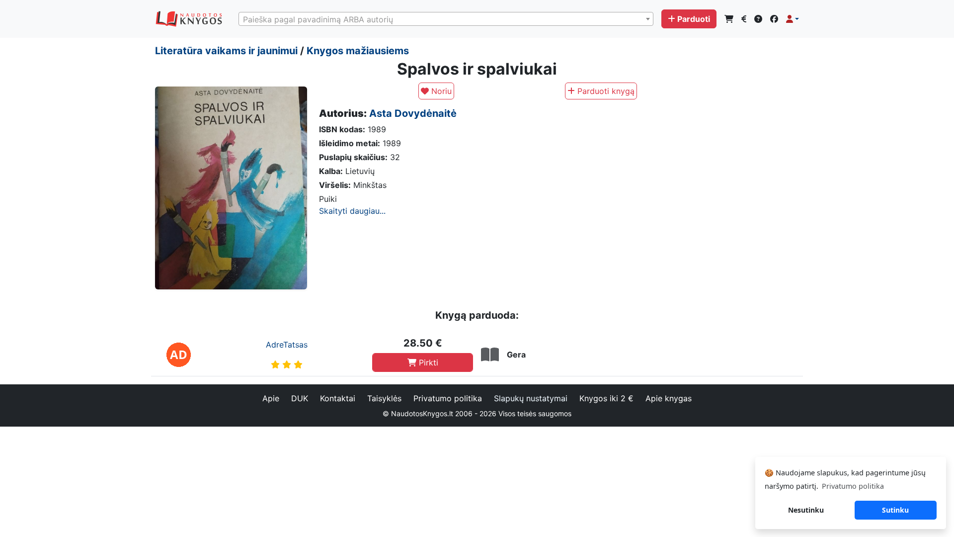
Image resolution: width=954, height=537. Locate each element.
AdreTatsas (287, 345)
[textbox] (446, 19)
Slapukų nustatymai (530, 398)
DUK (299, 398)
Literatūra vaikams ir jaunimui (226, 51)
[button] (792, 19)
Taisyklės (384, 398)
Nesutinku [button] (806, 510)
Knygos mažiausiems (358, 51)
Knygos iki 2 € (606, 398)
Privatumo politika (447, 398)
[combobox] (445, 19)
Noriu (440, 91)
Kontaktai (337, 398)
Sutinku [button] (895, 510)
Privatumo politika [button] (853, 486)
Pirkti (427, 362)
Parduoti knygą (605, 91)
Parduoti (693, 19)
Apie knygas (668, 398)
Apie (270, 398)
